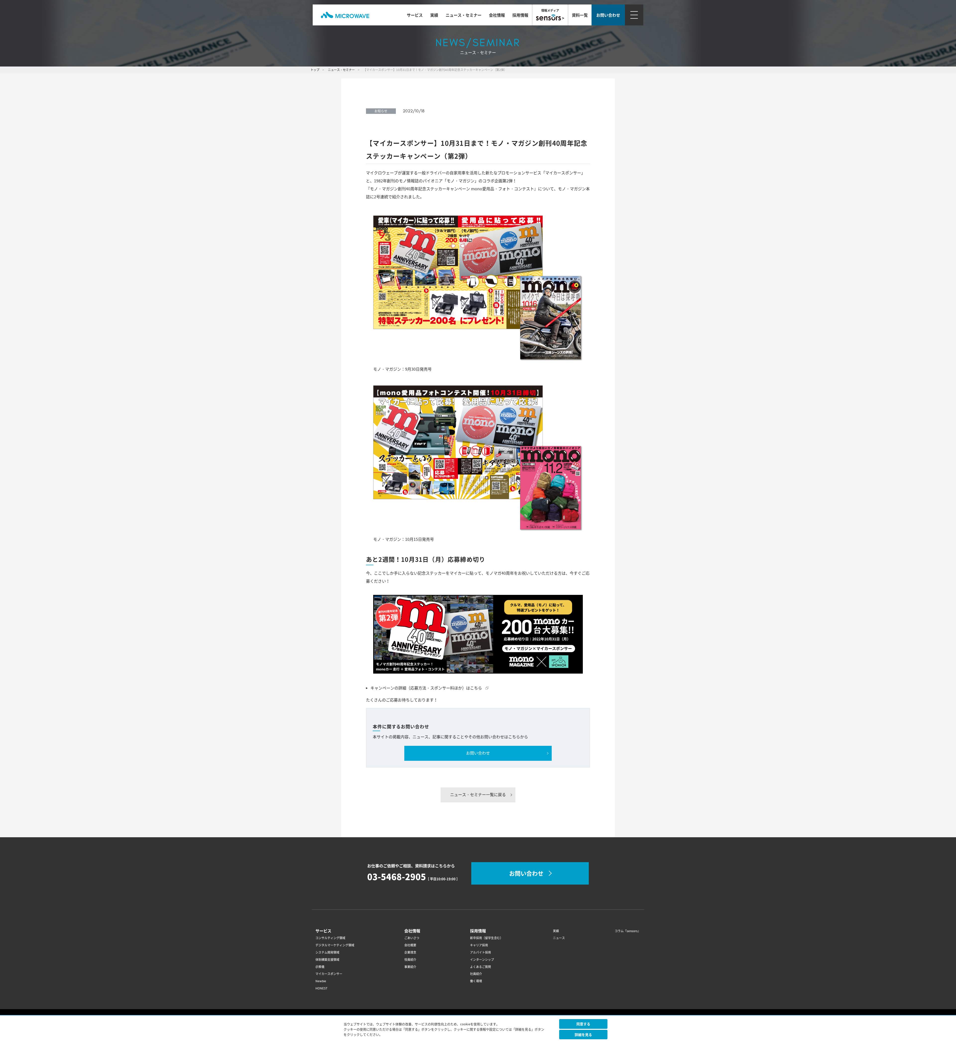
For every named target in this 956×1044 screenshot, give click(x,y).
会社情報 (497, 15)
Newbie (320, 981)
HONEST (321, 988)
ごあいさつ (411, 938)
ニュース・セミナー (463, 15)
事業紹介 (410, 967)
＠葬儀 (319, 967)
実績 (434, 15)
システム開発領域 (327, 952)
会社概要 (410, 945)
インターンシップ (482, 960)
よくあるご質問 (480, 967)
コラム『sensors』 (628, 931)
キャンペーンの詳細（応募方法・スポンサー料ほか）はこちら (430, 688)
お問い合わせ (478, 753)
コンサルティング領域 (330, 938)
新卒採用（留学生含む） (486, 938)
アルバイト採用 (480, 952)
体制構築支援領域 (327, 960)
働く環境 (476, 981)
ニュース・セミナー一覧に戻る (478, 794)
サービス (415, 15)
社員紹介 (476, 974)
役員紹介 (410, 960)
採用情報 (520, 15)
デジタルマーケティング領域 (334, 945)
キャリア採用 (479, 945)
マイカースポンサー (328, 974)
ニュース (559, 938)
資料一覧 (580, 15)
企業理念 (410, 952)
